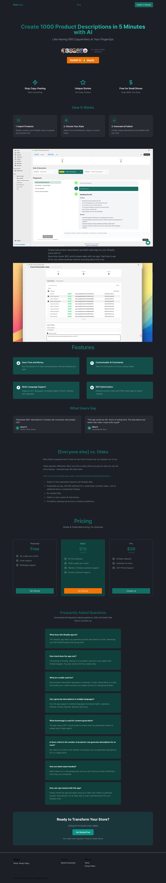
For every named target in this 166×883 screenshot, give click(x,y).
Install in (75, 60)
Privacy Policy (24, 863)
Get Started (35, 591)
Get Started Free (83, 832)
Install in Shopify (144, 5)
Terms (15, 863)
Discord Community (68, 863)
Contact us (131, 591)
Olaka (16, 859)
